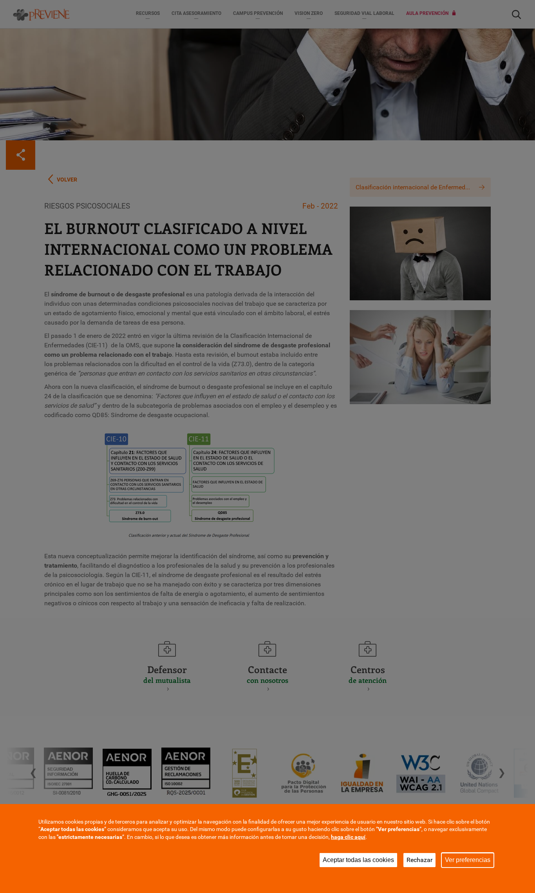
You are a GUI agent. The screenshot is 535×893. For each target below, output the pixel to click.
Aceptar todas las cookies (358, 860)
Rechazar (419, 860)
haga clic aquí (348, 837)
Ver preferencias (467, 860)
